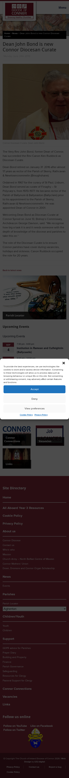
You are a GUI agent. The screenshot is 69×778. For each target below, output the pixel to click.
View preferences (35, 408)
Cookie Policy (26, 415)
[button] (63, 363)
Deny (34, 399)
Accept (35, 389)
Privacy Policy (41, 415)
